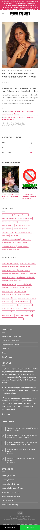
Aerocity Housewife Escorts (19, 70)
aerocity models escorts (25, 218)
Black (30, 152)
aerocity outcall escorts (24, 284)
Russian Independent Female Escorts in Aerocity (21, 450)
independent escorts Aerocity (11, 239)
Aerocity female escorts (21, 215)
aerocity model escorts (9, 218)
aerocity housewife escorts (13, 117)
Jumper (20, 319)
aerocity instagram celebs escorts (12, 280)
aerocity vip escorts (25, 287)
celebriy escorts (23, 222)
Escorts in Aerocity (8, 500)
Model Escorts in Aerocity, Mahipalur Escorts (20, 459)
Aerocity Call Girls (8, 475)
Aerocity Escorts (8, 480)
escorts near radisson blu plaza (26, 312)
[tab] (20, 137)
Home (4, 70)
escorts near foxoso (24, 294)
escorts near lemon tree (9, 305)
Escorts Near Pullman (13, 114)
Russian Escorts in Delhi (10, 340)
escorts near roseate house (24, 315)
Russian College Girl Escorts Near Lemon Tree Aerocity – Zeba (29, 196)
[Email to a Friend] (15, 124)
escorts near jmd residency (22, 301)
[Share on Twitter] (11, 124)
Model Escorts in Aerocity (11, 336)
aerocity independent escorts (25, 277)
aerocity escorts (25, 267)
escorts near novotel (8, 308)
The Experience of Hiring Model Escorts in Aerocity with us (22, 429)
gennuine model (7, 229)
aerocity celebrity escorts (27, 263)
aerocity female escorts (9, 270)
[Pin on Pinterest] (19, 124)
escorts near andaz (20, 291)
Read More (6, 414)
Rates (4, 353)
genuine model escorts (20, 229)
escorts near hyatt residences (27, 298)
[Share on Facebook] (7, 124)
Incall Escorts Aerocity (10, 505)
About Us (5, 349)
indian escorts (26, 239)
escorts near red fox (8, 315)
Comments (11, 462)
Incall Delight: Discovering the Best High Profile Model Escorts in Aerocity (22, 436)
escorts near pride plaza (23, 308)
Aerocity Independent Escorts (12, 488)
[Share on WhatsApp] (3, 124)
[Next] (38, 185)
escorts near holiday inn (9, 298)
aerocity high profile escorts (10, 273)
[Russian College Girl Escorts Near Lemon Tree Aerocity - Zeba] (29, 179)
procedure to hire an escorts (10, 249)
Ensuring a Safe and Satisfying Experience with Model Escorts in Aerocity (22, 443)
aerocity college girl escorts (10, 267)
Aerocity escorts (7, 215)
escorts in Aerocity (7, 225)
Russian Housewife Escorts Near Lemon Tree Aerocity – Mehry (10, 196)
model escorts (6, 243)
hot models (5, 236)
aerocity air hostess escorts (10, 263)
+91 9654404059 (10, 527)
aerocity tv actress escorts (10, 287)
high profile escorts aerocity (23, 232)
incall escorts (14, 236)
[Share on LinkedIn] (23, 124)
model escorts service (8, 246)
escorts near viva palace (9, 319)
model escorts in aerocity (20, 243)
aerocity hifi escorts (24, 270)
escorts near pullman (8, 119)
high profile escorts (7, 232)
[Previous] (1, 185)
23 (29, 147)
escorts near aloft (7, 291)
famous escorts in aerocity (23, 225)
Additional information (11, 137)
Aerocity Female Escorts (10, 484)
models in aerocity (22, 246)
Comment (10, 453)
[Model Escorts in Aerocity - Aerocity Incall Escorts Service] (20, 14)
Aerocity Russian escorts (9, 222)
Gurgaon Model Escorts (10, 345)
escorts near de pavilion (9, 294)
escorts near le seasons (25, 305)
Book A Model (7, 357)
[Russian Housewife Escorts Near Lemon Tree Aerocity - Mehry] (10, 179)
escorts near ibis (7, 301)
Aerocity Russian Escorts (11, 496)
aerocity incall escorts (27, 117)
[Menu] (3, 14)
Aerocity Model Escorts (10, 492)
